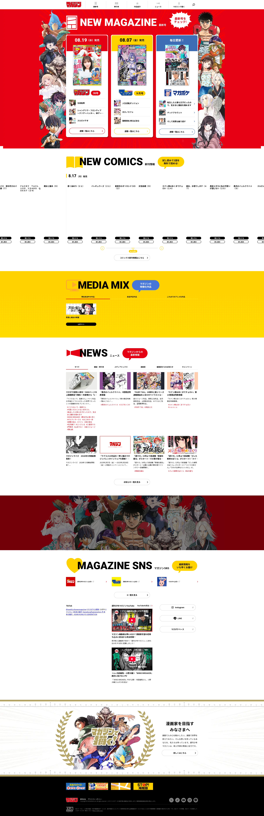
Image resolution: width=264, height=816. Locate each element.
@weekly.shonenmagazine (76, 609)
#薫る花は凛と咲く (88, 417)
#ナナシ (80, 422)
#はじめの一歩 (87, 419)
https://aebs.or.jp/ (98, 810)
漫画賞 (143, 367)
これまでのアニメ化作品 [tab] (176, 296)
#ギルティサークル (74, 419)
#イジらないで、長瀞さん (76, 407)
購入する (28, 238)
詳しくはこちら (179, 753)
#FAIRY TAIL (138, 407)
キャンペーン (187, 367)
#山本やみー (78, 427)
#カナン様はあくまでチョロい (179, 404)
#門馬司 (70, 427)
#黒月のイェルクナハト (109, 404)
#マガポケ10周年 (93, 609)
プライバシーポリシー (95, 799)
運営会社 (83, 799)
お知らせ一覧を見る (132, 482)
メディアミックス (121, 367)
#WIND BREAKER (73, 417)
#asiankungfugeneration (92, 612)
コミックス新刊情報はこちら (132, 257)
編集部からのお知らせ (165, 367)
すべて (77, 367)
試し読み (28, 242)
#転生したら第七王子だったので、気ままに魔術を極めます (81, 413)
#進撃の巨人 (71, 422)
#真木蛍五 (88, 422)
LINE (180, 618)
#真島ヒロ (148, 407)
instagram (179, 607)
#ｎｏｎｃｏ (172, 407)
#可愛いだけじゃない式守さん (78, 409)
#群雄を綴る (139, 471)
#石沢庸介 (71, 424)
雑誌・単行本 (99, 367)
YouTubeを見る (143, 605)
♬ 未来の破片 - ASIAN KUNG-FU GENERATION (85, 613)
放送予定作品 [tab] (132, 296)
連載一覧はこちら (87, 131)
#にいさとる (80, 424)
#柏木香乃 (189, 471)
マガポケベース (177, 629)
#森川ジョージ (89, 427)
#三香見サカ (90, 424)
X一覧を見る (132, 595)
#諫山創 (70, 429)
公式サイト (81, 324)
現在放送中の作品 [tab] (88, 296)
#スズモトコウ (124, 404)
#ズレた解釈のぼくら (176, 471)
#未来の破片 (77, 612)
